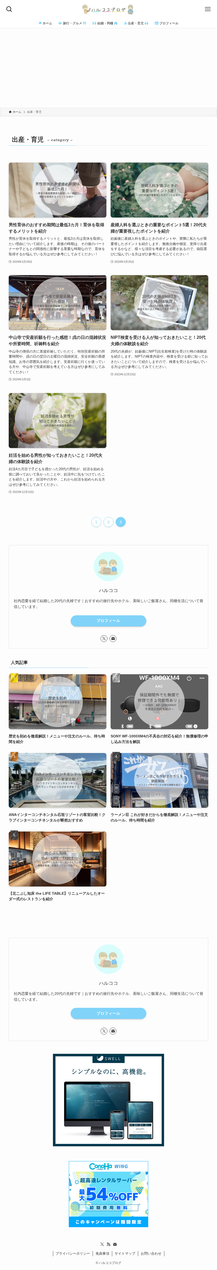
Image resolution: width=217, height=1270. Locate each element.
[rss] (108, 1244)
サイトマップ (125, 1253)
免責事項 (102, 1253)
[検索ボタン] (9, 9)
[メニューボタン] (207, 9)
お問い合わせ (151, 1253)
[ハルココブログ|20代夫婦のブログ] (108, 9)
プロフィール (108, 620)
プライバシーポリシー (73, 1253)
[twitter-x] (104, 638)
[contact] (113, 638)
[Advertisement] (108, 68)
